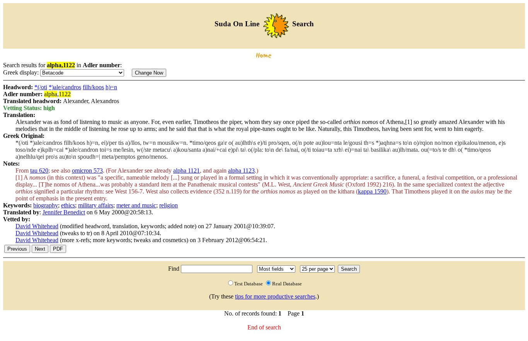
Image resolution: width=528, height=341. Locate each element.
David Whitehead (36, 226)
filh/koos (93, 87)
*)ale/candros (65, 87)
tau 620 (39, 170)
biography (45, 205)
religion (168, 205)
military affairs (95, 205)
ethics (68, 205)
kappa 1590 (372, 191)
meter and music (136, 205)
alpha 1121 (186, 170)
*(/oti (40, 87)
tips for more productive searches (275, 296)
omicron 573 (87, 170)
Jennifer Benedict (64, 212)
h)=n (111, 87)
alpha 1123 (241, 170)
